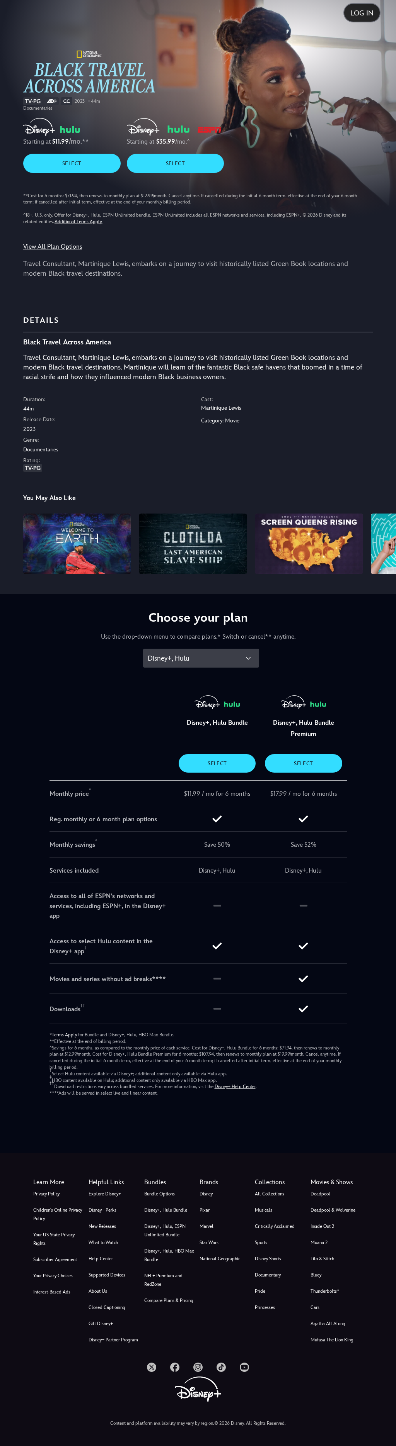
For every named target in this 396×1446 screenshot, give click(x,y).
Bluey (316, 1275)
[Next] (382, 543)
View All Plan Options (52, 246)
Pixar (205, 1210)
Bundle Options (159, 1194)
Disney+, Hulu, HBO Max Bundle (169, 1255)
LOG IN (362, 13)
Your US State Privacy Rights (54, 1239)
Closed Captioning (107, 1307)
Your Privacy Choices (53, 1275)
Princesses (265, 1307)
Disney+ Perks (102, 1210)
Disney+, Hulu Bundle (165, 1210)
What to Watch (103, 1242)
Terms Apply (64, 1034)
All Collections (269, 1194)
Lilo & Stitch (322, 1258)
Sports (261, 1242)
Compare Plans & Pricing (168, 1300)
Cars (315, 1307)
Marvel (206, 1226)
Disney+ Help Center (235, 1086)
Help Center (101, 1258)
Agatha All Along (328, 1323)
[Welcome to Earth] (77, 544)
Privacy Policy (46, 1194)
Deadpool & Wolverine (333, 1210)
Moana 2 (319, 1242)
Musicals (263, 1210)
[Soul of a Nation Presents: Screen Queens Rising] (309, 544)
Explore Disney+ (105, 1194)
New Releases (102, 1226)
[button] (115, 1182)
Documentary (268, 1275)
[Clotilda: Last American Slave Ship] (193, 544)
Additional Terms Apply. (78, 221)
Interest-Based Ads (51, 1292)
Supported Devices (107, 1275)
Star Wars (209, 1242)
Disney (206, 1194)
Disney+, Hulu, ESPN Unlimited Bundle (165, 1230)
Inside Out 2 (322, 1226)
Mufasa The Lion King (332, 1340)
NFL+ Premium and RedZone (163, 1280)
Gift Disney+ (101, 1323)
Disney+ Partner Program (113, 1340)
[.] (151, 1367)
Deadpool (320, 1194)
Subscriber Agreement (55, 1259)
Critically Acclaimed (275, 1226)
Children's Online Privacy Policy (57, 1214)
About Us (98, 1291)
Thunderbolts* (325, 1291)
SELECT (71, 163)
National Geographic (220, 1258)
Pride (260, 1291)
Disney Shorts (268, 1258)
